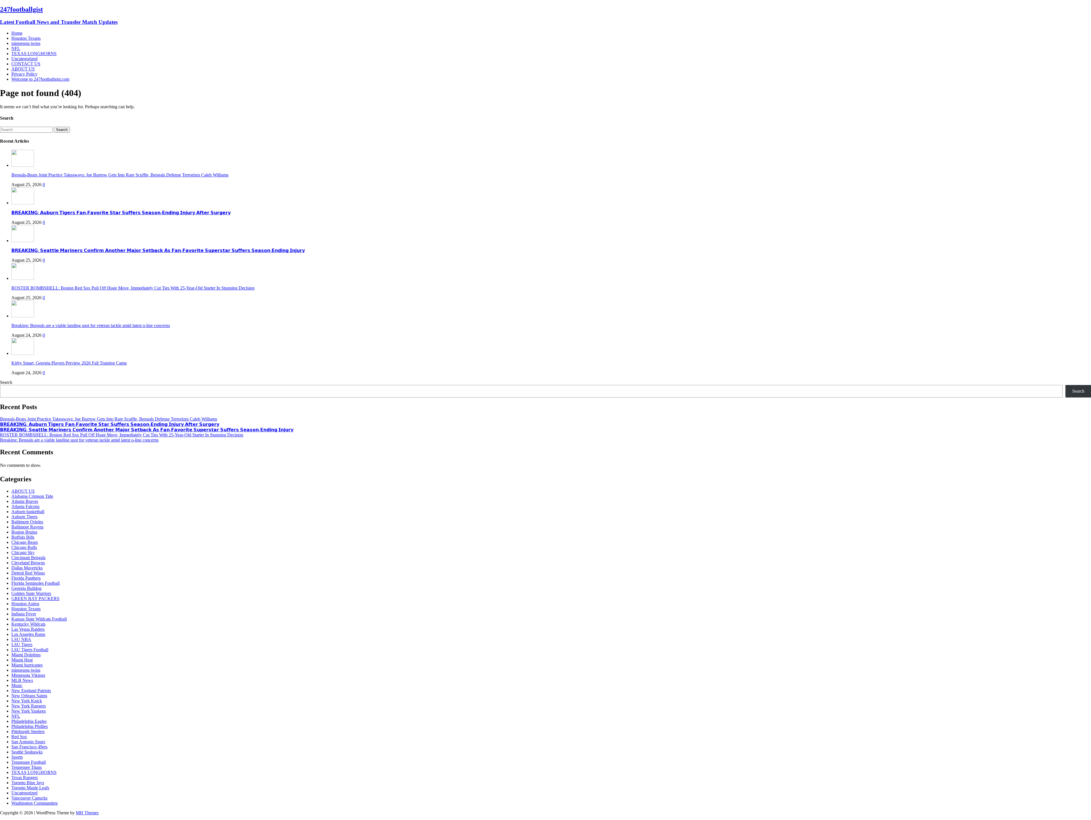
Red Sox (19, 736)
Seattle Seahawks (27, 752)
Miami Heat (22, 659)
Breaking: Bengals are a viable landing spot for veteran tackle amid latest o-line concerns (90, 325)
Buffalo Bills (22, 537)
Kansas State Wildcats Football (39, 619)
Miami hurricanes (27, 665)
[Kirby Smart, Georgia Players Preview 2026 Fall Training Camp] (22, 353)
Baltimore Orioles (27, 521)
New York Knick (26, 700)
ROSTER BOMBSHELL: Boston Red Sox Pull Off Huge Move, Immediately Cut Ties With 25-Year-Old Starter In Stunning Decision (133, 288)
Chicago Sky (23, 552)
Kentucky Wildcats (28, 624)
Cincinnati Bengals (28, 557)
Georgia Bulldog (26, 588)
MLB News (22, 680)
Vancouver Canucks (29, 798)
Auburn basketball (27, 511)
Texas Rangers (24, 777)
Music (16, 685)
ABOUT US (23, 68)
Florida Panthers (26, 578)
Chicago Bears (24, 542)
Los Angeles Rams (28, 634)
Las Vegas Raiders (28, 629)
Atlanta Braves (24, 501)
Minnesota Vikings (28, 675)
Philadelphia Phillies (29, 726)
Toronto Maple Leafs (30, 787)
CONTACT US (25, 63)
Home (16, 33)
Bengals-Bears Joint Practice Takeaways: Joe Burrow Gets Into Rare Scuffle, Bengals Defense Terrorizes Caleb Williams (119, 174)
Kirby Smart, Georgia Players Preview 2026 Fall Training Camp (69, 363)
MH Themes (87, 812)
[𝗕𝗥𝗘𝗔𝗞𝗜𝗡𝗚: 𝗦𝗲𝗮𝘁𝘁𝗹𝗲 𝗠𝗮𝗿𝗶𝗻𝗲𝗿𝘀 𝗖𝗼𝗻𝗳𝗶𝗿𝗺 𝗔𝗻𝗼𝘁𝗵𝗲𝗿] (22, 240)
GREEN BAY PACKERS (35, 598)
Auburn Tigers (24, 516)
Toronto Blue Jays (27, 782)
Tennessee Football (28, 762)
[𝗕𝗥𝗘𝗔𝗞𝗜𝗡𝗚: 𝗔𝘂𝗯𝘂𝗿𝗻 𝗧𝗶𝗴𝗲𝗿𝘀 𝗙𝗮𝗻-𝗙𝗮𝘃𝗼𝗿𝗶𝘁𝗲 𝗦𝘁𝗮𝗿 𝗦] (22, 202)
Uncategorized (24, 58)
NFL (15, 48)
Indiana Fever (23, 613)
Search (6, 382)
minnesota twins (25, 43)
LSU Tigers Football (29, 649)
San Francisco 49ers (29, 746)
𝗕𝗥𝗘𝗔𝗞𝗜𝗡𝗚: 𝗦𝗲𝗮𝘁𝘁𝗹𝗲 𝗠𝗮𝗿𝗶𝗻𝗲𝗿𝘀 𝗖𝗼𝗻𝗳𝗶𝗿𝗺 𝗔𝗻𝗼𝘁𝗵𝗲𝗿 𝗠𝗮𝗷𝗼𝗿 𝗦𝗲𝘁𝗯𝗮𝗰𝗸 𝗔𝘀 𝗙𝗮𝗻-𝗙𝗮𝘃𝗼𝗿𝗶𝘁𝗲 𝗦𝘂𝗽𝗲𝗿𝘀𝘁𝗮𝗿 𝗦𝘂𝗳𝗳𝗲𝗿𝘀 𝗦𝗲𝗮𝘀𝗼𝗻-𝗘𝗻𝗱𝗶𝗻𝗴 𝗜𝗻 (158, 250)
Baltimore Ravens (27, 527)
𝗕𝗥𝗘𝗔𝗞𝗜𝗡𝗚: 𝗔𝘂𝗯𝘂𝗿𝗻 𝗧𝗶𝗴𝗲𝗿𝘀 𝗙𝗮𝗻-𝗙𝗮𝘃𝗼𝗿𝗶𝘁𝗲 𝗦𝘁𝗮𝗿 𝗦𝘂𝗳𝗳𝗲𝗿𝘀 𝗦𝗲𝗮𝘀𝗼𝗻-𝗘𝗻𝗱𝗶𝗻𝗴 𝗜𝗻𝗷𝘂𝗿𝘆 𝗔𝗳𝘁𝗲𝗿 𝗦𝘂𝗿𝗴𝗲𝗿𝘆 (121, 212)
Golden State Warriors (31, 593)
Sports (17, 757)
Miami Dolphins (26, 654)
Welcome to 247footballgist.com (40, 79)
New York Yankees (28, 711)
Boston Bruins (24, 532)
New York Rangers (28, 706)
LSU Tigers (21, 644)
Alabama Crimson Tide (32, 496)
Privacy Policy (24, 74)
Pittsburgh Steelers (28, 731)
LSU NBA (21, 639)
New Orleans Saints (29, 695)
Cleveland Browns (28, 562)
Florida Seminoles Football (35, 583)
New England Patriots (31, 690)
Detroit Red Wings (28, 573)
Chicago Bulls (24, 547)
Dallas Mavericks (27, 567)
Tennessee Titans (26, 767)
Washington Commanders (34, 803)
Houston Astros (25, 603)
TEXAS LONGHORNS (34, 53)
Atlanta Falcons (25, 506)
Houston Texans (26, 38)
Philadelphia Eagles (29, 721)
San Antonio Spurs (28, 741)
